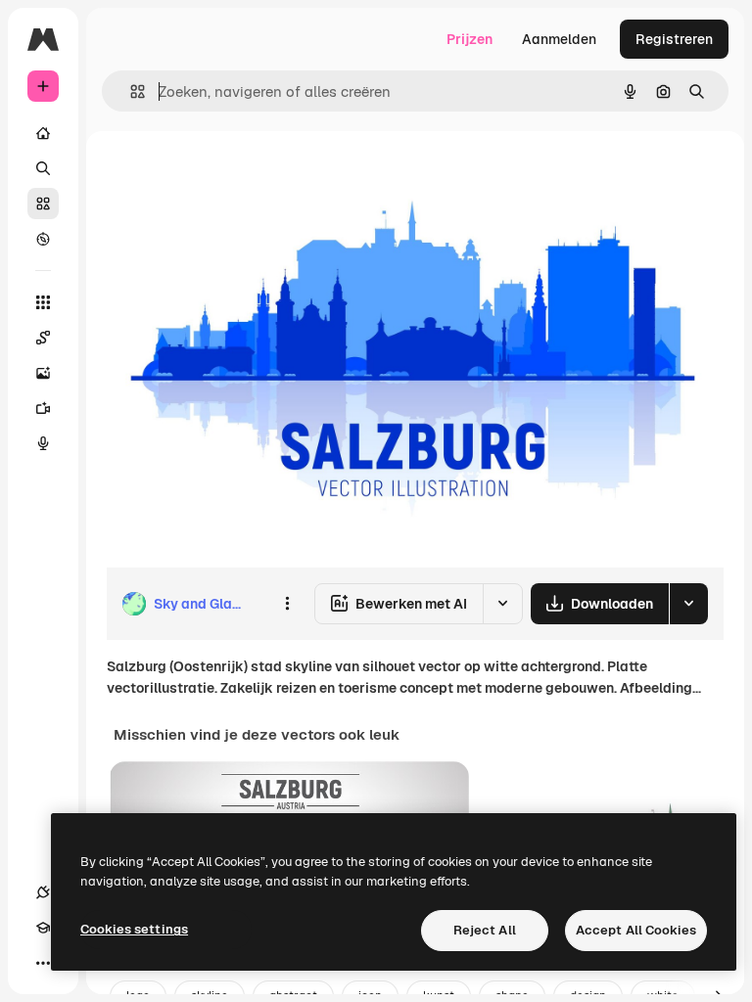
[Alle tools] (43, 302)
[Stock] (43, 203)
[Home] (43, 133)
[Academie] (43, 927)
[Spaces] (43, 337)
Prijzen (469, 39)
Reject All (484, 930)
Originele (234, 175)
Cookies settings (134, 929)
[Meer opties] (286, 603)
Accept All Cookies (636, 930)
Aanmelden (559, 39)
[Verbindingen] (43, 892)
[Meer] (43, 963)
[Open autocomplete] (130, 91)
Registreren (674, 39)
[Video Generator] (43, 408)
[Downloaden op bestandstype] (688, 603)
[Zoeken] (43, 168)
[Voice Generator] (43, 443)
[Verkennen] (43, 238)
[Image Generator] (43, 372)
